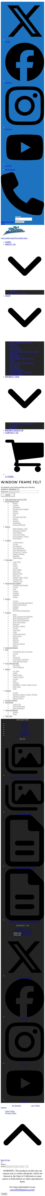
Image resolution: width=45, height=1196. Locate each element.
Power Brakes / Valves (21, 536)
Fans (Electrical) (18, 548)
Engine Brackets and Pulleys (23, 603)
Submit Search (19, 222)
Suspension (17, 523)
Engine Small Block (20, 605)
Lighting (16, 593)
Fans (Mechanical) (19, 550)
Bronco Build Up (25, 733)
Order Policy (24, 735)
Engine (15, 511)
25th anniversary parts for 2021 (16, 499)
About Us (24, 723)
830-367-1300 (26, 935)
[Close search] (2, 1162)
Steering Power (18, 698)
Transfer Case (17, 581)
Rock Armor (17, 636)
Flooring (16, 683)
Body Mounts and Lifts (21, 618)
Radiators (16, 556)
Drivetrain (16, 507)
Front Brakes (17, 533)
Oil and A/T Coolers (20, 552)
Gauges (15, 591)
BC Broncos (16, 1106)
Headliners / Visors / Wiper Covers (25, 685)
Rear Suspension (18, 708)
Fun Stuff (16, 665)
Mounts (15, 712)
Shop (25, 729)
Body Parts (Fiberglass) (21, 620)
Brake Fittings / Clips (20, 529)
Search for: (4, 492)
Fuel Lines (16, 657)
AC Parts (16, 671)
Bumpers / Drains (19, 626)
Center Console (18, 677)
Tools (15, 714)
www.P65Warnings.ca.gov (22, 1189)
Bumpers (16, 624)
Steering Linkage (19, 696)
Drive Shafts (17, 570)
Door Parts (16, 630)
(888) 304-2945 (7, 222)
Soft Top (16, 640)
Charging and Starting (20, 585)
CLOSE (4, 1194)
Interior (15, 519)
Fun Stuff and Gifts (19, 517)
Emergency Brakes (19, 531)
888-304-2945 (27, 933)
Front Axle (16, 572)
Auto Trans (17, 562)
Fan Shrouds (17, 546)
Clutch (15, 566)
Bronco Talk (24, 731)
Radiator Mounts (18, 554)
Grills (15, 632)
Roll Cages (17, 687)
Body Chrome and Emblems (23, 616)
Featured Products (11, 648)
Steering (16, 521)
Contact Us (25, 725)
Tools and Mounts (19, 525)
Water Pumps (17, 558)
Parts (24, 727)
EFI (14, 655)
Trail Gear (8, 716)
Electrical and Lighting (21, 509)
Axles (15, 564)
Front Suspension (19, 706)
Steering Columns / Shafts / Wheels (25, 695)
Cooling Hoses (18, 542)
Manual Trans (17, 574)
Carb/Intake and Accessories (22, 652)
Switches (16, 595)
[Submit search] (27, 1166)
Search (18, 216)
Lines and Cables (19, 534)
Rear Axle (16, 575)
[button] (14, 238)
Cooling (15, 505)
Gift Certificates (18, 667)
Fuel (14, 515)
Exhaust (15, 607)
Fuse (14, 589)
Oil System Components (21, 611)
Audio (15, 673)
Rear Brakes (17, 538)
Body (15, 615)
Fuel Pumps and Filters (21, 659)
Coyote (15, 544)
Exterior (15, 513)
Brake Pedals (17, 675)
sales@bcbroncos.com (22, 929)
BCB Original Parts (12, 501)
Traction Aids (17, 579)
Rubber (15, 638)
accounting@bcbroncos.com (22, 931)
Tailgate (15, 642)
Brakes (15, 503)
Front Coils (17, 704)
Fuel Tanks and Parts (20, 661)
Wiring (15, 597)
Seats (14, 689)
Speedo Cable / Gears (20, 577)
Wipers (15, 646)
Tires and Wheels (19, 644)
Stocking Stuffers (11, 700)
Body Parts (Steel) (19, 622)
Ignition (15, 609)
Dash (14, 681)
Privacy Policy (10, 1113)
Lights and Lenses (19, 634)
